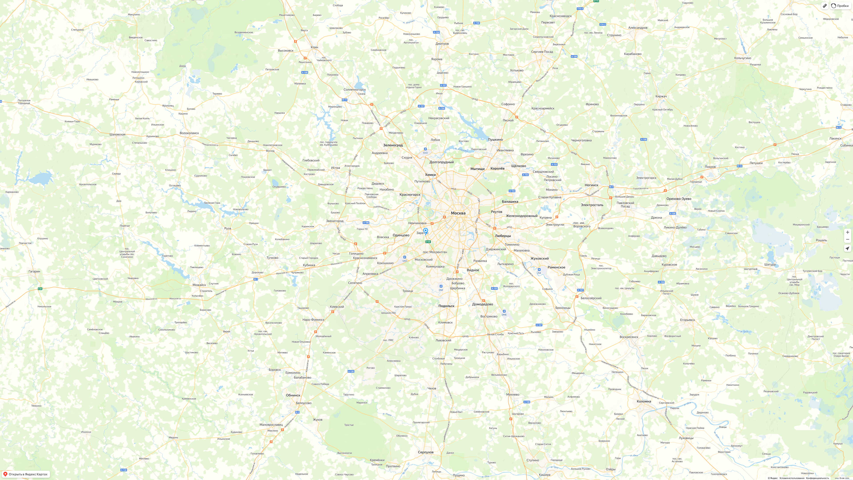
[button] (824, 5)
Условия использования (791, 478)
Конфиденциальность (817, 478)
